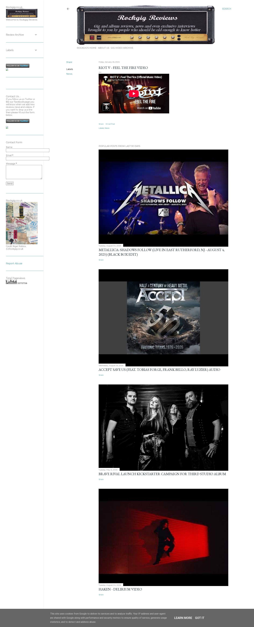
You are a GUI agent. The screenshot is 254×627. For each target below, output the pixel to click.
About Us (103, 48)
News (69, 74)
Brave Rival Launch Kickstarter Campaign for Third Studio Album (162, 474)
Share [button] (69, 62)
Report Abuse (14, 263)
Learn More (183, 618)
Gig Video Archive (122, 48)
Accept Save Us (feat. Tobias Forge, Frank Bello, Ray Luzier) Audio (159, 369)
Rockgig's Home (86, 48)
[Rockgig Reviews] (7, 70)
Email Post (110, 124)
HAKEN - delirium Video (120, 589)
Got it (199, 618)
